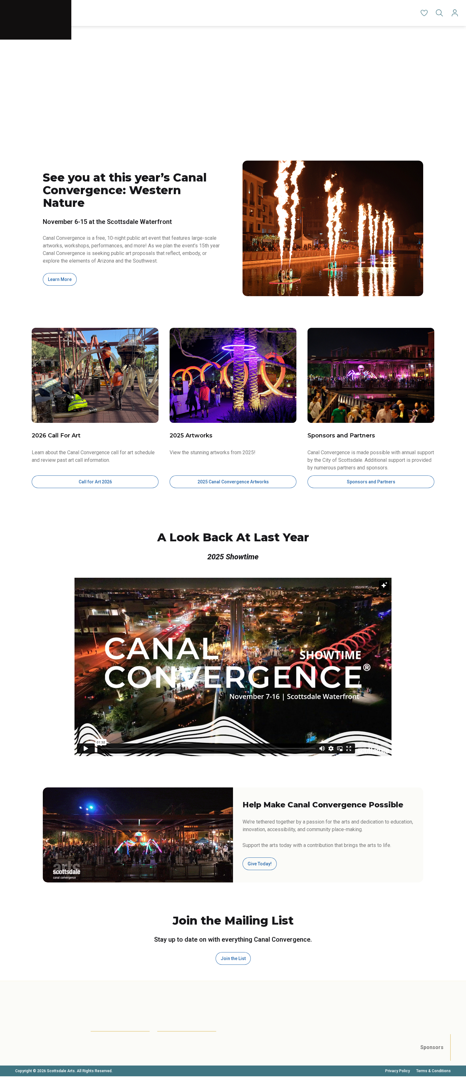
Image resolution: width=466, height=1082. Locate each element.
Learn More (60, 279)
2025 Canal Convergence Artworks (233, 481)
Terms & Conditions (433, 1071)
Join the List (233, 958)
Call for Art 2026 (95, 481)
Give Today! (260, 863)
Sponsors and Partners (371, 481)
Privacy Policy (397, 1071)
